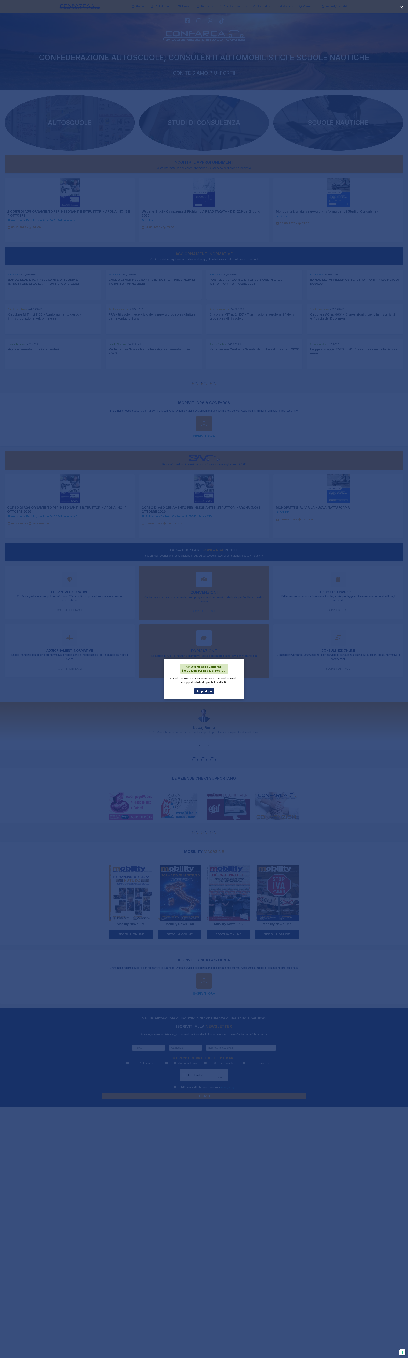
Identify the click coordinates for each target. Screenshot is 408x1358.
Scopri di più (204, 691)
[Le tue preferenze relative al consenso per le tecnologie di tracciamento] (402, 1352)
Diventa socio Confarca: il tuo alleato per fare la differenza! (204, 668)
